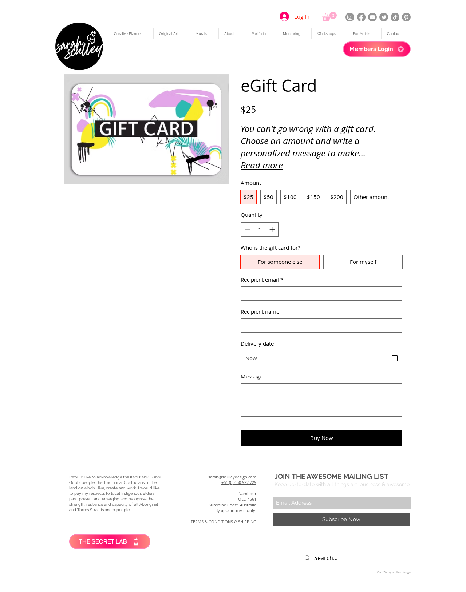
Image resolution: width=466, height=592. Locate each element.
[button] (329, 16)
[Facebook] (361, 17)
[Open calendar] (394, 358)
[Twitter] (383, 17)
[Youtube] (372, 17)
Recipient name (260, 311)
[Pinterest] (406, 17)
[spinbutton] (260, 229)
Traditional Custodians (124, 482)
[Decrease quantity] (247, 229)
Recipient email (262, 279)
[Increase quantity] (273, 229)
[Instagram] (349, 17)
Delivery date (257, 343)
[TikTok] (395, 17)
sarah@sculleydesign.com (232, 477)
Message (251, 376)
